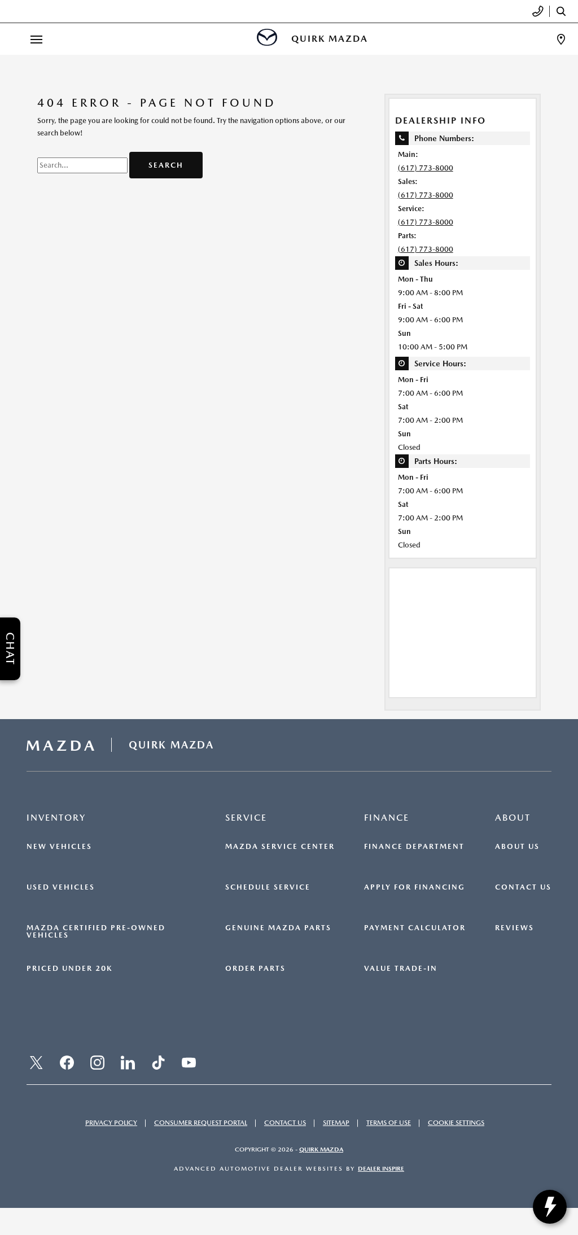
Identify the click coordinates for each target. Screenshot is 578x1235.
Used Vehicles (61, 887)
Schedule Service (267, 887)
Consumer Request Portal (200, 1123)
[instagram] (97, 1062)
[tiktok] (158, 1062)
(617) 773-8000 (425, 168)
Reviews (514, 928)
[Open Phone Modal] (538, 11)
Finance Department (414, 847)
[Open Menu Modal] (36, 39)
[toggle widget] (550, 1207)
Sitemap (336, 1123)
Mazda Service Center (280, 847)
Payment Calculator (415, 928)
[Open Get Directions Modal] (561, 39)
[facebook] (66, 1062)
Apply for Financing (414, 887)
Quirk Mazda (321, 1149)
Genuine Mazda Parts (278, 928)
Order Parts (255, 969)
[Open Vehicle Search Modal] (564, 11)
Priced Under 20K (69, 969)
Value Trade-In (400, 969)
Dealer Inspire (381, 1168)
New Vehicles (59, 847)
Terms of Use (388, 1123)
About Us (517, 847)
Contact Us (523, 887)
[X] (36, 1062)
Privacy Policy (111, 1123)
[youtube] (188, 1062)
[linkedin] (127, 1062)
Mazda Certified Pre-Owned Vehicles (96, 931)
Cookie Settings (456, 1123)
